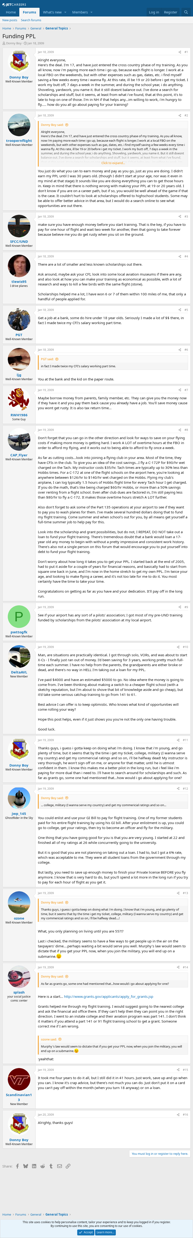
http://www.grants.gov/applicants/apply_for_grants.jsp (108, 996)
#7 (186, 390)
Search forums (31, 20)
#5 (186, 310)
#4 (186, 256)
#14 (185, 967)
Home (11, 12)
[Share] (180, 52)
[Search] (186, 12)
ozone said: (49, 1039)
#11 (185, 740)
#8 (186, 430)
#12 (185, 789)
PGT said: (47, 359)
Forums (29, 12)
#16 (185, 1115)
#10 (185, 647)
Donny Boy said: (52, 125)
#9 (186, 607)
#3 (186, 217)
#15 (185, 1070)
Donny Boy (14, 43)
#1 (186, 52)
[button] (65, 12)
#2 (186, 115)
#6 (186, 350)
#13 (185, 893)
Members (80, 12)
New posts (9, 20)
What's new (52, 12)
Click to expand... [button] (113, 163)
